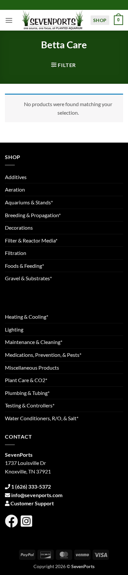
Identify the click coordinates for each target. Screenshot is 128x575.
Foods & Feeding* (24, 266)
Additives (16, 177)
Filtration (15, 253)
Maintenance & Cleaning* (33, 342)
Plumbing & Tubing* (27, 393)
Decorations (19, 227)
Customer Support (32, 503)
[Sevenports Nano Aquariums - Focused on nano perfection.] (53, 20)
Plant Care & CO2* (26, 380)
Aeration (15, 189)
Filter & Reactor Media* (31, 240)
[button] (9, 20)
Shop (100, 20)
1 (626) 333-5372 (31, 486)
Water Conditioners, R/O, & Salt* (41, 418)
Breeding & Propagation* (33, 215)
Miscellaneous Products (32, 367)
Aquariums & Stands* (29, 202)
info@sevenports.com (36, 495)
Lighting (14, 329)
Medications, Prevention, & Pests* (43, 355)
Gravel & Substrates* (28, 278)
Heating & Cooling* (26, 316)
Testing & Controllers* (29, 405)
